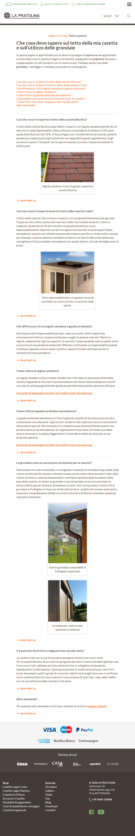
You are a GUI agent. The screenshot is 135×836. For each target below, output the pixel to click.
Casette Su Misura (14, 794)
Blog (48, 802)
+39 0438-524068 (102, 799)
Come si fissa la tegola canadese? (36, 91)
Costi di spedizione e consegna (21, 806)
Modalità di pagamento (17, 802)
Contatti (50, 810)
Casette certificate (56, 4)
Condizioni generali (14, 810)
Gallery (49, 790)
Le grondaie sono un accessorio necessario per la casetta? (50, 98)
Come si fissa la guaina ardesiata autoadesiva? (43, 95)
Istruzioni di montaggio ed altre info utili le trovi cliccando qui (54, 393)
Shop (6, 782)
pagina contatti (97, 706)
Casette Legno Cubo (15, 786)
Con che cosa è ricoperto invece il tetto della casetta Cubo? (51, 85)
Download (51, 806)
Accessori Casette (14, 798)
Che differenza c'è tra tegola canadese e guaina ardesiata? (50, 88)
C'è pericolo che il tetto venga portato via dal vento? (47, 101)
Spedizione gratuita (25, 4)
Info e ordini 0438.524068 (91, 4)
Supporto (54, 35)
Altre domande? (26, 105)
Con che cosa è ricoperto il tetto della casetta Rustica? (48, 81)
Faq (64, 35)
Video (48, 794)
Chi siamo (51, 786)
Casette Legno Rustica (16, 790)
